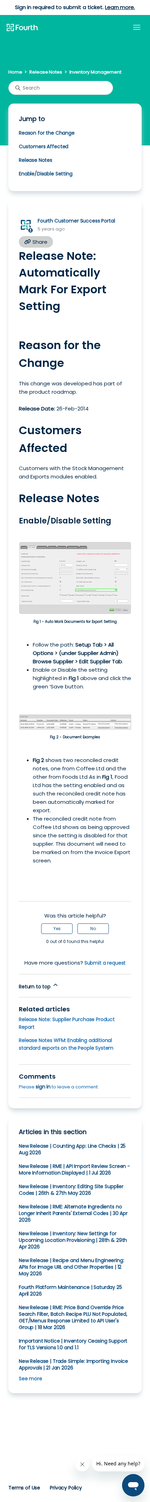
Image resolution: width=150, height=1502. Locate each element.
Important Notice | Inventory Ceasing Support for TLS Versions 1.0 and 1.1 (73, 1344)
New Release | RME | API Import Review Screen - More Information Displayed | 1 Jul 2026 (74, 1169)
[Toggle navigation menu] (137, 27)
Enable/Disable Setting (46, 173)
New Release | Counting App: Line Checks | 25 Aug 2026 (72, 1149)
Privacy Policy (66, 1487)
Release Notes (45, 72)
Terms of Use (24, 1487)
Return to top (35, 986)
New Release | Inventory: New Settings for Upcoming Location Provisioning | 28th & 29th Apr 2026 (73, 1240)
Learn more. (120, 7)
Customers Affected (43, 146)
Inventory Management (95, 72)
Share (39, 242)
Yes (57, 928)
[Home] (22, 27)
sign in (43, 1086)
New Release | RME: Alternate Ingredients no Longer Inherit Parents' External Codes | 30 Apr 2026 (73, 1213)
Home (15, 72)
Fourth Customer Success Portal (76, 220)
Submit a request (105, 962)
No (93, 928)
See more (30, 1378)
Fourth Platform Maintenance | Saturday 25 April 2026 (70, 1290)
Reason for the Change (47, 132)
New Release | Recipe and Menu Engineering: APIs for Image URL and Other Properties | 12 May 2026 (71, 1267)
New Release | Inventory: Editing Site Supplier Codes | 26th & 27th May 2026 (71, 1190)
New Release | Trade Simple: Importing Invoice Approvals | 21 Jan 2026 (73, 1364)
